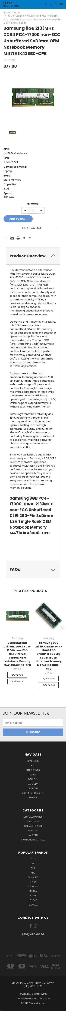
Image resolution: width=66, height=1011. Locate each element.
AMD (33, 872)
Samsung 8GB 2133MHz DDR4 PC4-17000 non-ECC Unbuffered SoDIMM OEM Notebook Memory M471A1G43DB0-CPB (17, 654)
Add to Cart (17, 681)
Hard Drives (33, 770)
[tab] (33, 256)
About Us (33, 788)
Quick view (17, 674)
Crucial (33, 891)
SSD (33, 765)
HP (33, 863)
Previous (4, 628)
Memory (33, 774)
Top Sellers (33, 760)
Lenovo (33, 900)
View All (33, 904)
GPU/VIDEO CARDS (33, 816)
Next (62, 628)
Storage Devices (33, 825)
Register (39, 792)
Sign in (26, 792)
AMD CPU (33, 783)
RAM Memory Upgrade (33, 839)
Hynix (33, 881)
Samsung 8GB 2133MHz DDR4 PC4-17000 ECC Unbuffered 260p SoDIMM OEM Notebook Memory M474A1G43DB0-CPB (48, 655)
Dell (33, 868)
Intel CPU (33, 779)
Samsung (33, 877)
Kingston (33, 886)
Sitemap (33, 797)
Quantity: (33, 203)
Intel (33, 859)
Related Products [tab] (30, 591)
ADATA (33, 895)
